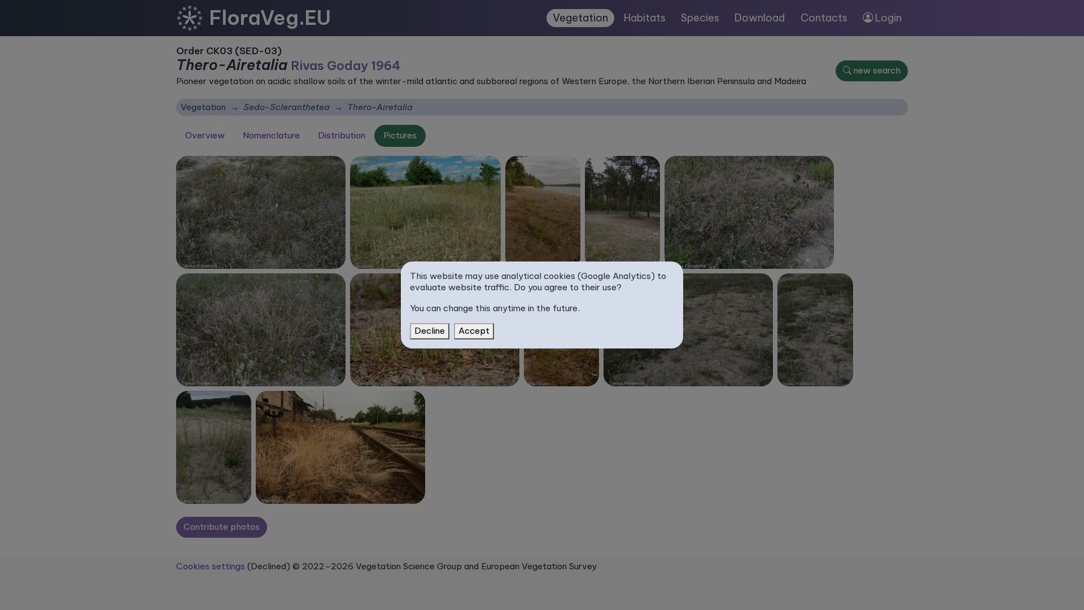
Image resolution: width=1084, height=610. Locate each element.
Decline (429, 330)
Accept (473, 330)
